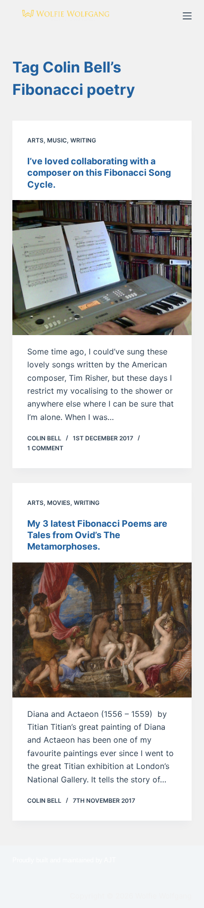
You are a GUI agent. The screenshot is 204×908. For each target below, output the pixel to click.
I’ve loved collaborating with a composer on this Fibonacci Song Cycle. (99, 173)
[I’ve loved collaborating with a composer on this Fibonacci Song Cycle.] (102, 267)
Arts (35, 140)
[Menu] (187, 15)
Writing (83, 140)
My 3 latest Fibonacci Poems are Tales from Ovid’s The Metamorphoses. (97, 535)
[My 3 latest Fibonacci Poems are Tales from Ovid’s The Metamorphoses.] (102, 630)
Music (57, 140)
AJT (110, 860)
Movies (58, 502)
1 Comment (45, 448)
